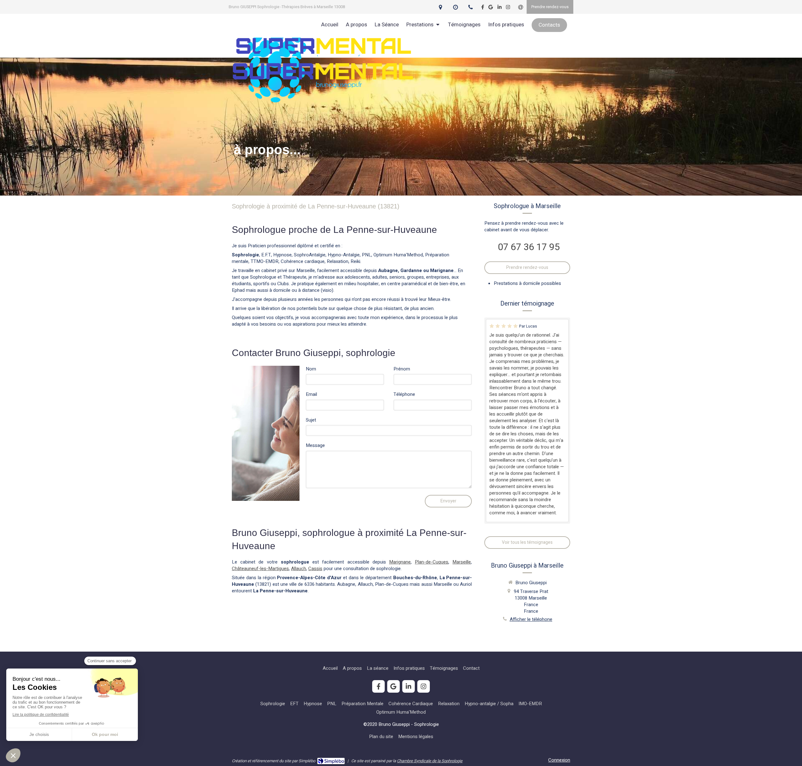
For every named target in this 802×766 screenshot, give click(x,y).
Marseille (461, 562)
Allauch (298, 568)
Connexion (559, 760)
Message (315, 445)
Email (311, 394)
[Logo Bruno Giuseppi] (323, 104)
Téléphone (404, 394)
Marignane (400, 562)
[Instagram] (508, 8)
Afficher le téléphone (531, 619)
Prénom (401, 369)
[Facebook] (482, 8)
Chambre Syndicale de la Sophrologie (429, 761)
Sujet (311, 420)
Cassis (315, 568)
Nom (311, 369)
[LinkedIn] (499, 8)
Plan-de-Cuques (431, 562)
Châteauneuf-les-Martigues (260, 568)
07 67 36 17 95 (529, 247)
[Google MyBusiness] (490, 8)
